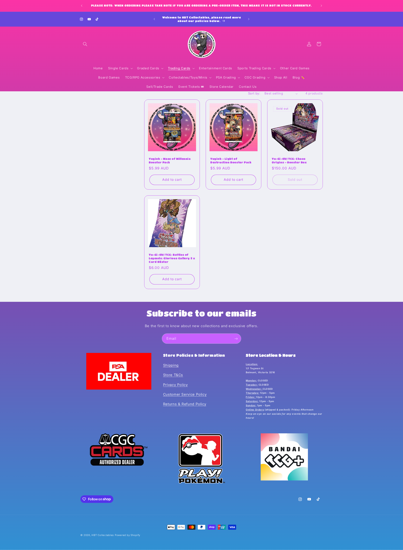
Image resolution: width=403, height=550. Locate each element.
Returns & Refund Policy (184, 404)
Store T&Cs (173, 375)
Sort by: (254, 93)
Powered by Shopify (127, 535)
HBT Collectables (103, 535)
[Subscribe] (236, 338)
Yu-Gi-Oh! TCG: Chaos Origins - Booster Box (289, 160)
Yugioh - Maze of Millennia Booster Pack (170, 160)
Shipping (171, 365)
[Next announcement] (321, 5)
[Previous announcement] (81, 5)
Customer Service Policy (185, 394)
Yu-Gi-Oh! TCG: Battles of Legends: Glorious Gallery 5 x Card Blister (172, 258)
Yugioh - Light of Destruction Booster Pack (230, 160)
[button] (85, 44)
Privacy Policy (175, 385)
